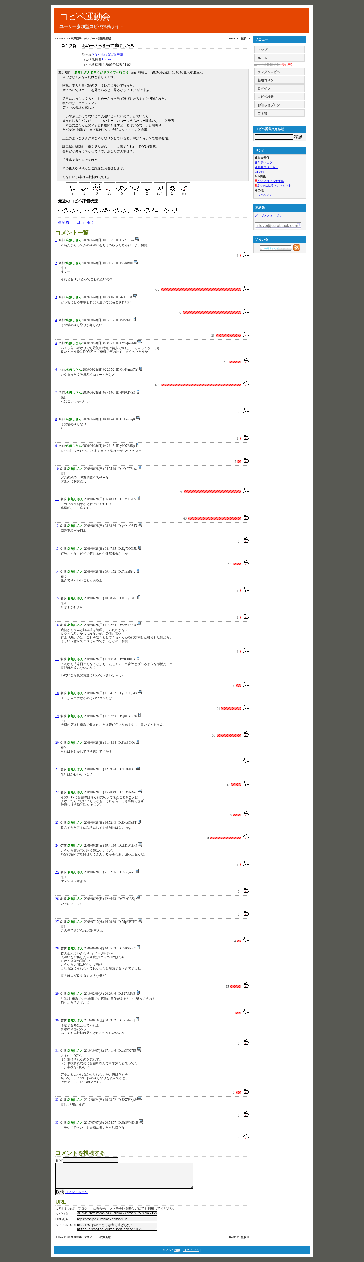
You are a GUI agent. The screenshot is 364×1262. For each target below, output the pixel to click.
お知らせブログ (269, 105)
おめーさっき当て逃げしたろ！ (110, 45)
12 (57, 526)
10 (57, 469)
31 (57, 1051)
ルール (262, 58)
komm (106, 59)
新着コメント (267, 80)
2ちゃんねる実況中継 (107, 54)
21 (57, 769)
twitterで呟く (85, 223)
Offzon (259, 171)
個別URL (64, 223)
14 (57, 571)
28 (57, 948)
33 (57, 1123)
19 (57, 716)
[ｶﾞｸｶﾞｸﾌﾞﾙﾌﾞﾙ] (96, 187)
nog (177, 1250)
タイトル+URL (66, 1225)
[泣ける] (84, 187)
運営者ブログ (263, 162)
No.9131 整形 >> (239, 38)
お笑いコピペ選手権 (270, 181)
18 (57, 693)
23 (57, 822)
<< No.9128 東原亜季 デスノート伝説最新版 (83, 38)
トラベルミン (263, 194)
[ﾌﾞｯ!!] (159, 187)
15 (57, 598)
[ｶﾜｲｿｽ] (146, 187)
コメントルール (76, 1192)
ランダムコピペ (269, 72)
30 (57, 1020)
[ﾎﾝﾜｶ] (109, 187)
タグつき (61, 1214)
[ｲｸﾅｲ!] (172, 187)
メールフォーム (268, 215)
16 (57, 625)
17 (57, 659)
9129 (68, 46)
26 (57, 899)
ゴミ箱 (262, 113)
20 (57, 743)
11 (57, 499)
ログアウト (191, 1250)
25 (57, 872)
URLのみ (61, 1219)
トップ (262, 50)
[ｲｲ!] (71, 187)
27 (57, 922)
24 (57, 845)
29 (57, 994)
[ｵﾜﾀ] (121, 187)
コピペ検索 (266, 97)
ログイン (264, 88)
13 (57, 549)
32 (57, 1100)
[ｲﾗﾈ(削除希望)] (184, 187)
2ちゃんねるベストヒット (274, 185)
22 (57, 792)
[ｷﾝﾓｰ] (134, 187)
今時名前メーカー (266, 167)
